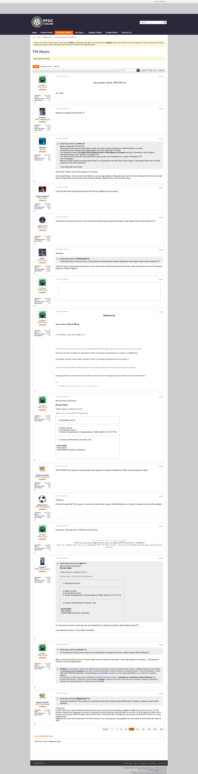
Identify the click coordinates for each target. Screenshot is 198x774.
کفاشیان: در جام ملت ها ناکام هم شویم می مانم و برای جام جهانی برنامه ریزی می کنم (109, 542)
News (34, 33)
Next (161, 729)
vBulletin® (156, 770)
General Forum (95, 33)
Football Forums (47, 37)
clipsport (42, 147)
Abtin (42, 258)
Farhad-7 (42, 567)
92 (126, 729)
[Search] (164, 22)
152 (143, 729)
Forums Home (47, 33)
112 (137, 729)
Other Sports (112, 33)
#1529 (161, 645)
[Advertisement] (99, 8)
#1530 (161, 694)
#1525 (161, 466)
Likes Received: (39, 98)
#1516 (161, 76)
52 (121, 729)
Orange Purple (39, 763)
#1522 (161, 279)
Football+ (79, 33)
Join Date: (37, 95)
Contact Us (127, 33)
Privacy (153, 763)
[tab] (36, 66)
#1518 (161, 139)
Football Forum (63, 33)
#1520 (161, 217)
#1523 (161, 312)
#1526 (161, 496)
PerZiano (42, 117)
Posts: (36, 97)
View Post (84, 143)
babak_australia (42, 475)
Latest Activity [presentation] (46, 66)
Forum (38, 37)
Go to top (161, 763)
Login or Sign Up (159, 1)
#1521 (161, 250)
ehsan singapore (42, 196)
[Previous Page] (154, 70)
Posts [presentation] (36, 66)
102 (131, 729)
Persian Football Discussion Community (65, 37)
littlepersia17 (42, 505)
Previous (105, 729)
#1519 (161, 187)
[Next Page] (156, 70)
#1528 (161, 558)
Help (136, 763)
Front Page (128, 763)
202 (149, 729)
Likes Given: (38, 100)
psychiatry (104, 673)
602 (155, 729)
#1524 (161, 397)
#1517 (161, 109)
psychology (91, 673)
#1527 (161, 526)
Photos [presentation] (56, 66)
